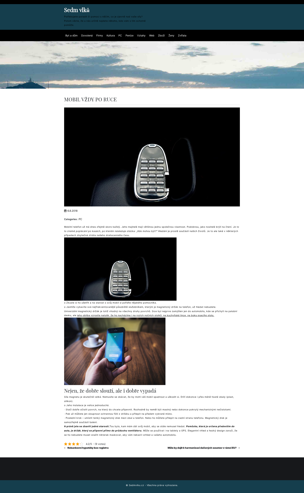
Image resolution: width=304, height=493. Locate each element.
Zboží (161, 35)
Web (151, 35)
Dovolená (87, 35)
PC (120, 35)
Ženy (171, 35)
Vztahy (141, 35)
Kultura (111, 35)
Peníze (129, 35)
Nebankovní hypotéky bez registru (88, 447)
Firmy (99, 35)
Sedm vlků (76, 9)
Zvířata (182, 35)
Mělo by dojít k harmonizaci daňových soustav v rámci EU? (202, 447)
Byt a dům (71, 35)
